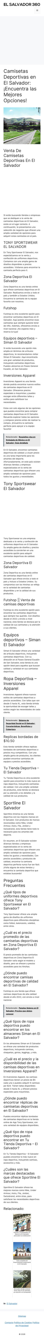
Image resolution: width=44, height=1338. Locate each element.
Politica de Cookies (23, 1322)
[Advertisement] (22, 39)
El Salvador (12, 1303)
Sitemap (22, 1316)
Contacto (9, 1322)
